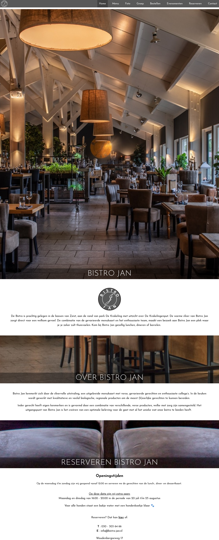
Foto (127, 3)
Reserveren (195, 3)
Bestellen (155, 3)
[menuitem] (102, 3)
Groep (140, 3)
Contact (212, 3)
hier (121, 517)
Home (102, 3)
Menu (115, 3)
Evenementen (175, 3)
